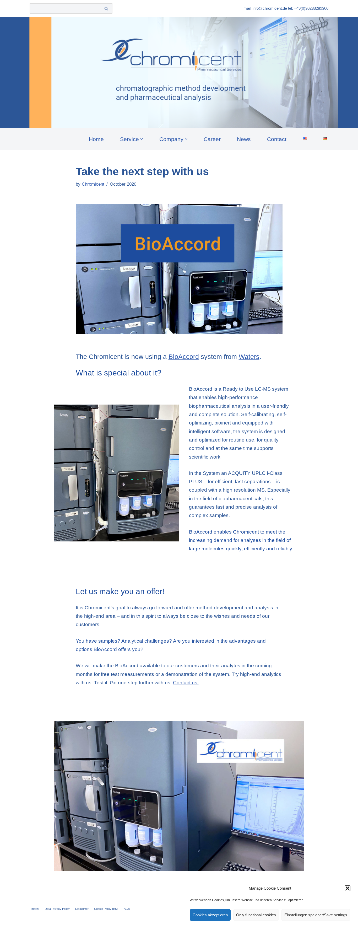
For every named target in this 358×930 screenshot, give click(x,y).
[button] (347, 888)
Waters (249, 356)
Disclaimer (82, 908)
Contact (276, 139)
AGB (127, 908)
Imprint (35, 908)
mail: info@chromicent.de (265, 8)
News (244, 139)
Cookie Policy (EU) (106, 908)
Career (212, 139)
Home (96, 139)
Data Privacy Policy (57, 908)
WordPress (86, 922)
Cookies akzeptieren (210, 915)
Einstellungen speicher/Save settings (315, 915)
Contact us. (186, 682)
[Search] (106, 8)
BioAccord (184, 356)
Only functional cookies (256, 915)
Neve (36, 922)
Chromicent (93, 184)
